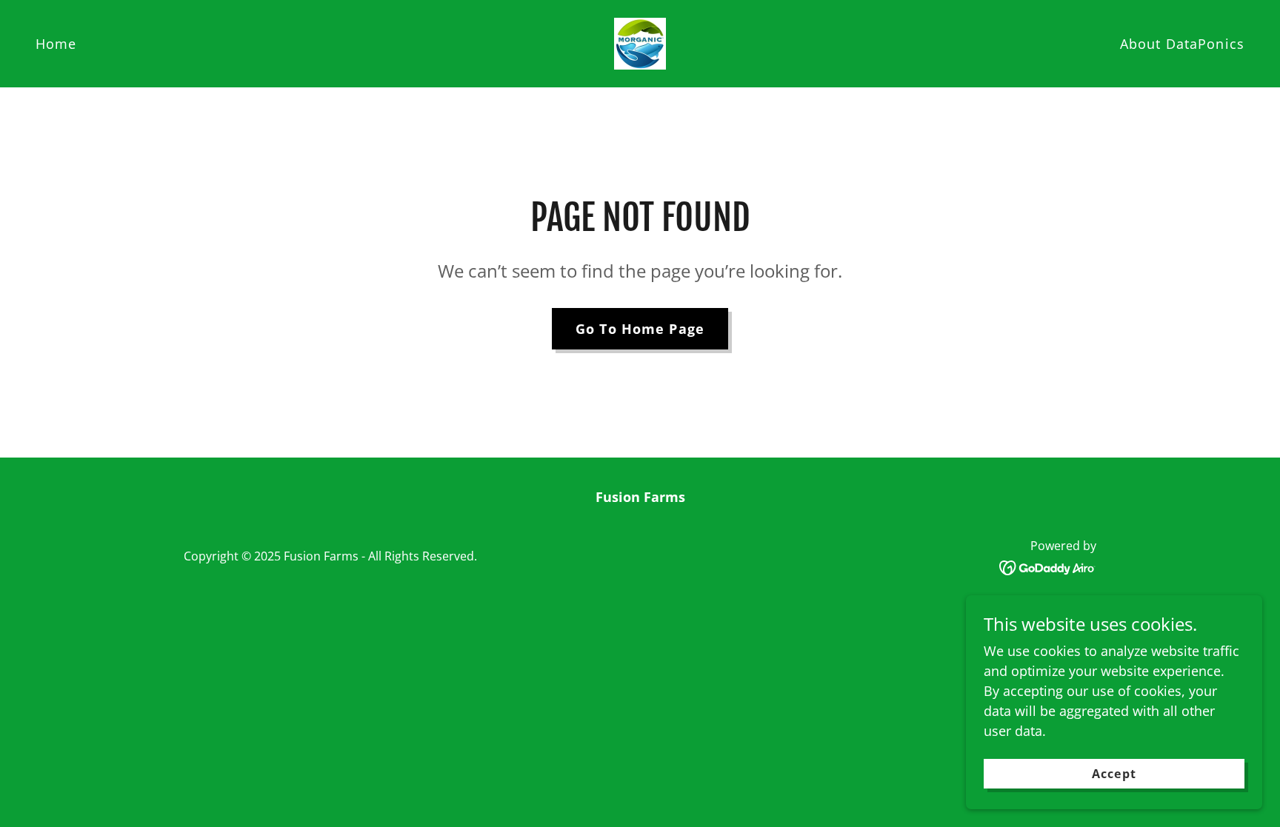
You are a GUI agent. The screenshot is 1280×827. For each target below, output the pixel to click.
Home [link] (56, 44)
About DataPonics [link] (1182, 44)
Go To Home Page (640, 329)
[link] (640, 42)
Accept (1114, 774)
